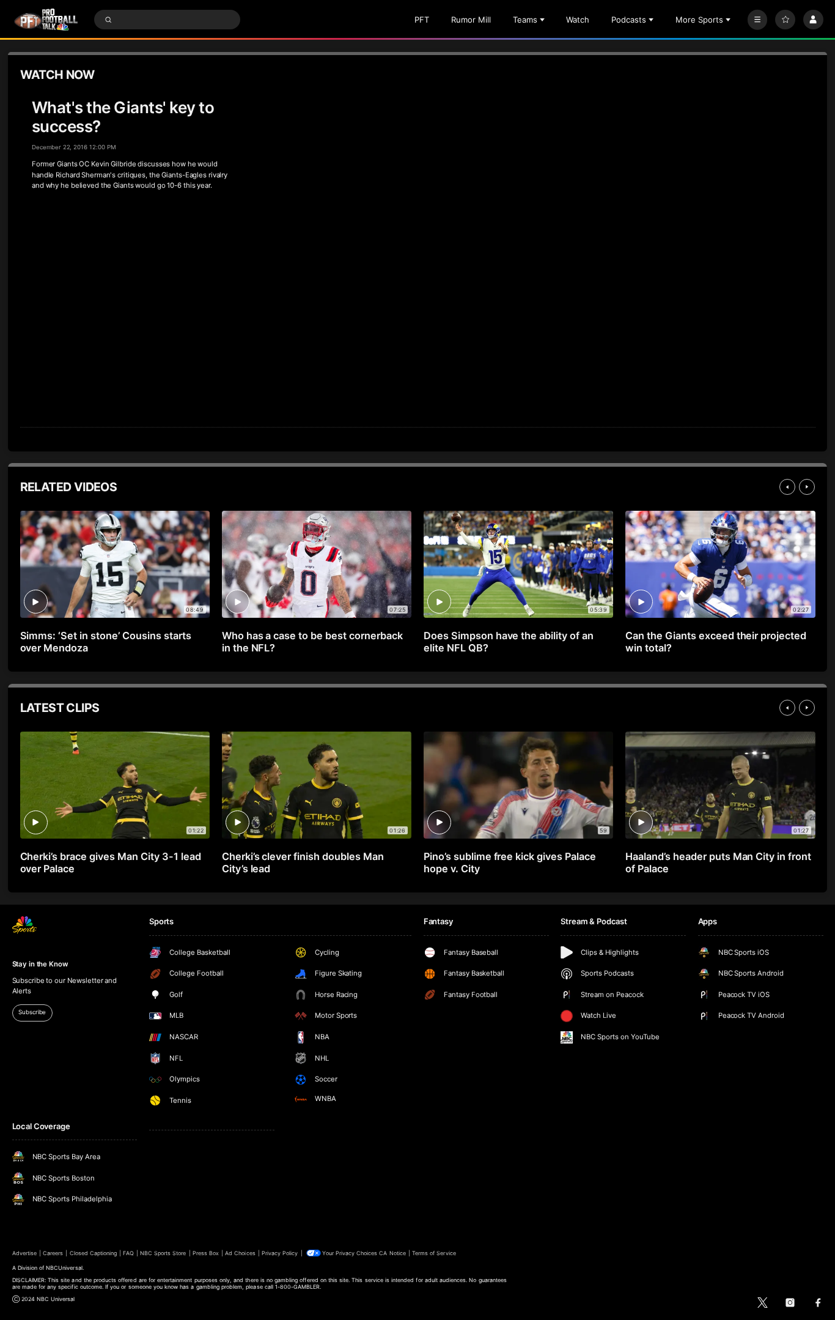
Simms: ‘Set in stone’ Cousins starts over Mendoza (105, 641)
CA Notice (392, 1253)
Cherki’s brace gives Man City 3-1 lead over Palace (110, 862)
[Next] (807, 487)
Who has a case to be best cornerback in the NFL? (312, 641)
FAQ (128, 1253)
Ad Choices (240, 1253)
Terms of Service (434, 1253)
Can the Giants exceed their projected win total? (715, 641)
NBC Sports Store (163, 1253)
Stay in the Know (40, 964)
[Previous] (787, 487)
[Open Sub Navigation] (543, 19)
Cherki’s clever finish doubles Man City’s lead (303, 862)
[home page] (46, 20)
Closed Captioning (93, 1253)
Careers (53, 1253)
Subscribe (32, 1012)
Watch (577, 19)
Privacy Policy (280, 1253)
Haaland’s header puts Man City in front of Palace (718, 862)
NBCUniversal (64, 1267)
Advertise (24, 1253)
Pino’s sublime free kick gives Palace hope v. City (510, 862)
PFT (421, 19)
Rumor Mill (471, 19)
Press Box (206, 1253)
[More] (758, 20)
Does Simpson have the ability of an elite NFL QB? (509, 641)
